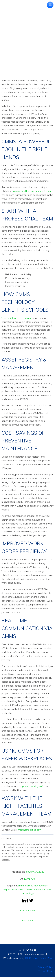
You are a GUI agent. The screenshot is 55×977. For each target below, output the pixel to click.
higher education (13, 889)
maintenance (34, 889)
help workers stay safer (32, 786)
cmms (21, 885)
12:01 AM (29, 878)
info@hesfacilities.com (29, 829)
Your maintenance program (16, 318)
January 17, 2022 (34, 871)
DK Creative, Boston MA (38, 957)
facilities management (36, 885)
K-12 (24, 889)
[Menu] (50, 5)
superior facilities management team (31, 190)
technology (28, 893)
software (46, 889)
